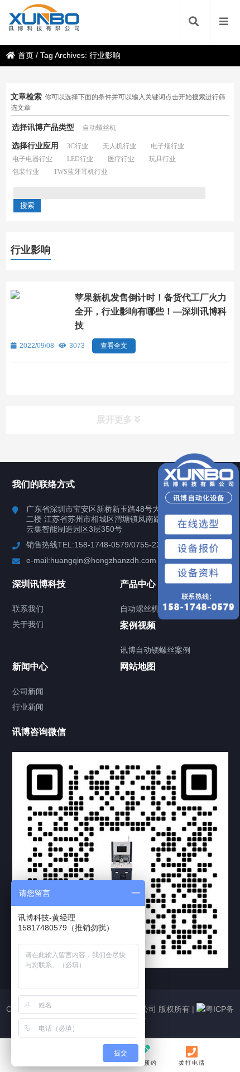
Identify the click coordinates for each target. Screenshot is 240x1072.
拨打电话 (192, 1063)
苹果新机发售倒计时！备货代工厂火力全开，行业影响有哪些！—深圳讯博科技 (151, 311)
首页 (25, 55)
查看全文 (113, 346)
